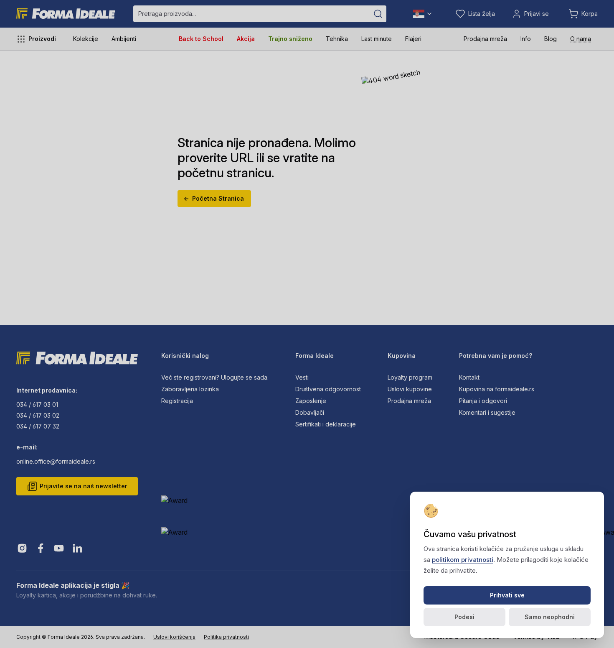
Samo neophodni (550, 616)
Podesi (464, 616)
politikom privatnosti (462, 560)
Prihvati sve (507, 595)
